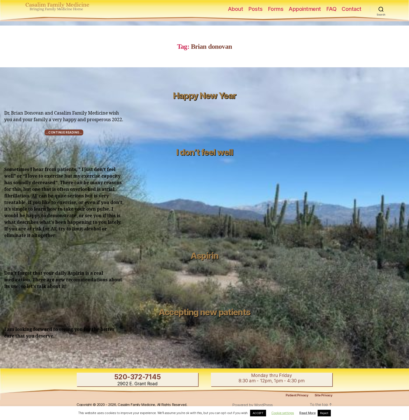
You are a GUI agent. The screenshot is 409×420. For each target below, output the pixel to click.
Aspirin (204, 255)
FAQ (331, 9)
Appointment (305, 9)
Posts (255, 9)
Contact (351, 9)
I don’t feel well (204, 152)
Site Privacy (323, 395)
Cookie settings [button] (282, 413)
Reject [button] (324, 413)
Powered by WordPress (252, 405)
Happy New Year (204, 95)
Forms (276, 9)
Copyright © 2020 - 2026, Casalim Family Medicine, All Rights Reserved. (132, 405)
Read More (307, 413)
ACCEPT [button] (258, 413)
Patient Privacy (297, 395)
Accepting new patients (204, 312)
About (235, 9)
